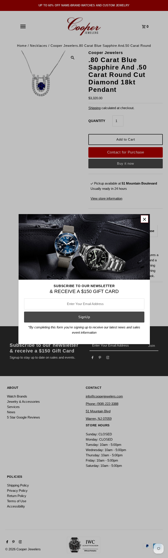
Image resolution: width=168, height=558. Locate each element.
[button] (144, 219)
